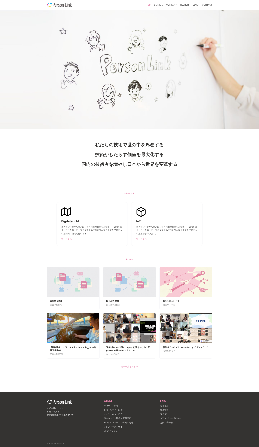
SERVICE (158, 4)
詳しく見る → (67, 239)
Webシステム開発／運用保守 (117, 418)
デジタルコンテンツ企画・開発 (118, 422)
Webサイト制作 (111, 405)
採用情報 (164, 410)
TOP (148, 4)
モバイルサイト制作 (113, 410)
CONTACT (207, 4)
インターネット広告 (113, 414)
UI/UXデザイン (111, 431)
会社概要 (164, 405)
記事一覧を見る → (129, 366)
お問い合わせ (166, 422)
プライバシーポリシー (170, 418)
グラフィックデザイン (114, 426)
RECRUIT (184, 4)
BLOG (195, 4)
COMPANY (171, 4)
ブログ (163, 414)
